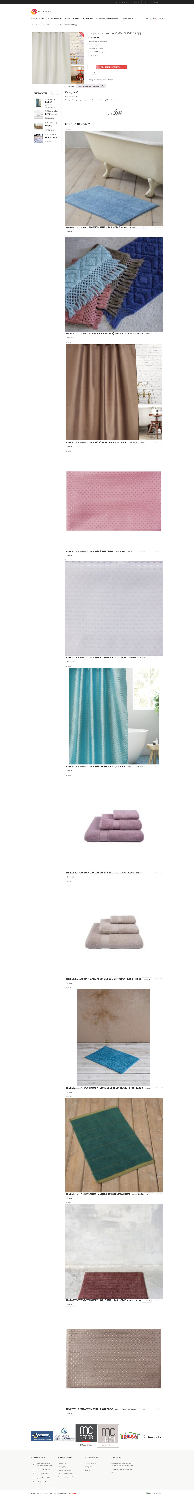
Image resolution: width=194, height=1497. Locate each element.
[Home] (32, 25)
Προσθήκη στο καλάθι (111, 67)
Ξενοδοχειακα (128, 19)
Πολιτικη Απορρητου (64, 1470)
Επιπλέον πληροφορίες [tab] (84, 86)
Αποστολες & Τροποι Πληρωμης (67, 1477)
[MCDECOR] (64, 1435)
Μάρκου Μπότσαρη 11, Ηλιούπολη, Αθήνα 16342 (45, 1464)
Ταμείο (146, 2)
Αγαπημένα (135, 2)
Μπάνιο (38, 25)
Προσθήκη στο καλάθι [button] (137, 443)
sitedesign (72, 1493)
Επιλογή (141, 228)
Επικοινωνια (62, 1463)
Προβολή (70, 232)
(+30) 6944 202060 (44, 1478)
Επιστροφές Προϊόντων (65, 1473)
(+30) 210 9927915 (43, 1470)
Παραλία (76, 19)
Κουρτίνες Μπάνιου (47, 25)
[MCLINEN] (86, 1436)
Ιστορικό (87, 1470)
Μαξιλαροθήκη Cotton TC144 (55, 134)
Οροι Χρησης (62, 1467)
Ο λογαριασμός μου (122, 2)
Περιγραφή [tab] (70, 86)
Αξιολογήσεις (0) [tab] (98, 86)
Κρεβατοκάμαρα (38, 19)
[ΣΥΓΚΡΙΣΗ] (94, 73)
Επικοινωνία (156, 2)
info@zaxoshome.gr (44, 1482)
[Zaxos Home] (41, 12)
